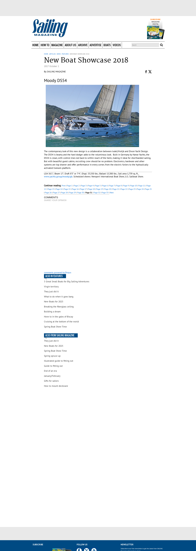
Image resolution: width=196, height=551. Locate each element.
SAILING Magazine (56, 71)
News (59, 54)
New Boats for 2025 (53, 301)
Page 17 (83, 189)
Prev (63, 185)
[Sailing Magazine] (49, 28)
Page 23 (132, 189)
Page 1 (69, 185)
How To (45, 45)
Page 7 (112, 185)
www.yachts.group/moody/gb (58, 176)
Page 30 (80, 192)
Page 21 (116, 189)
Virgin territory (51, 286)
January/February (52, 375)
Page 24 (140, 189)
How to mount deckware (56, 385)
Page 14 (59, 189)
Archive (83, 45)
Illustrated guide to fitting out (58, 360)
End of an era (50, 370)
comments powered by (57, 272)
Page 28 (64, 192)
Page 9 (126, 185)
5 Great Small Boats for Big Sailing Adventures (66, 281)
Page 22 (124, 189)
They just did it (51, 291)
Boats (107, 45)
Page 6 (105, 185)
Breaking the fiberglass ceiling (59, 306)
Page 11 (141, 185)
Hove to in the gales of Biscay (58, 316)
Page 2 (76, 185)
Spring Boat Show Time (55, 326)
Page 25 (148, 189)
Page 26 (48, 192)
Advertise (95, 45)
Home (35, 45)
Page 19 (99, 189)
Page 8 (119, 185)
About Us (70, 45)
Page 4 (91, 185)
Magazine (57, 45)
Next (112, 192)
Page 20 (107, 189)
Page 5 (98, 185)
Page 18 (91, 189)
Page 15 (67, 189)
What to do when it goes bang (58, 296)
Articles (52, 54)
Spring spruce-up (52, 355)
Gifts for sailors (51, 380)
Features (65, 54)
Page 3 (84, 185)
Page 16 (75, 189)
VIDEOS (117, 45)
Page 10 (133, 185)
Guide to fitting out (53, 365)
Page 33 (105, 192)
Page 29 (72, 192)
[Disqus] (76, 236)
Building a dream (52, 311)
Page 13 (51, 189)
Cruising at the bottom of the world (61, 321)
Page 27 (56, 192)
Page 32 (97, 192)
